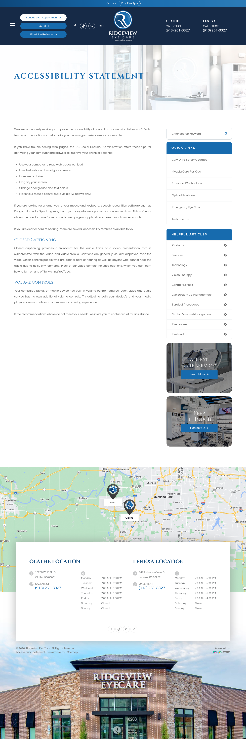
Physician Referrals (42, 34)
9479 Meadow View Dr (152, 575)
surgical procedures (185, 304)
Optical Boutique (183, 195)
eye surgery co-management (192, 294)
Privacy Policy (56, 652)
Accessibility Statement (30, 652)
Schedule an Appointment (42, 17)
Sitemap (72, 652)
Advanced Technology (187, 183)
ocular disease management (192, 314)
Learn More (197, 374)
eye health (179, 334)
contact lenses (182, 284)
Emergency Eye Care (186, 207)
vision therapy (182, 275)
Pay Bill (42, 26)
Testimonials (180, 219)
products (178, 245)
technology (179, 265)
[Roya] (221, 652)
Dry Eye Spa (129, 3)
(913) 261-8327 (178, 30)
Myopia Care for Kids (186, 171)
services (177, 255)
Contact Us (197, 428)
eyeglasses (179, 324)
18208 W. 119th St (45, 575)
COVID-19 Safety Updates (189, 159)
